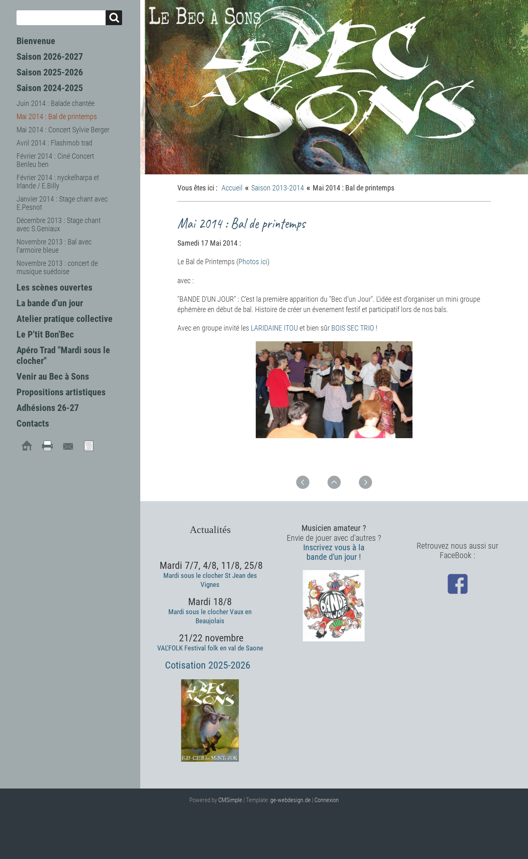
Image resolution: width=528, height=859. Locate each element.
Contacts (32, 423)
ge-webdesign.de (290, 800)
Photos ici (252, 261)
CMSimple (230, 800)
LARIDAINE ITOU (275, 328)
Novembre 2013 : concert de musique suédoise (57, 267)
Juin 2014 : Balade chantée (55, 103)
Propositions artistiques (61, 392)
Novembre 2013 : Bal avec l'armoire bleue (54, 245)
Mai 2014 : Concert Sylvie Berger (62, 129)
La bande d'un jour (49, 303)
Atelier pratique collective (64, 319)
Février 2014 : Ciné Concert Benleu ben (55, 160)
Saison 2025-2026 (49, 72)
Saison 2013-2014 (277, 187)
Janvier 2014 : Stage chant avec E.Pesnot (62, 203)
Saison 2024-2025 (49, 88)
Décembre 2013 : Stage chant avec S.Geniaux (58, 224)
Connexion (326, 800)
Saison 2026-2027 (49, 57)
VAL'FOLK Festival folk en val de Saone (210, 648)
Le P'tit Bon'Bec (45, 334)
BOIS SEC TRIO (352, 328)
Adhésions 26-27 (47, 408)
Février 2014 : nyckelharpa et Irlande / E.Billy (57, 181)
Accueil (232, 187)
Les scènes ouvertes (54, 287)
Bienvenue (35, 41)
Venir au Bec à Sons (52, 376)
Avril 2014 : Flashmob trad (54, 142)
